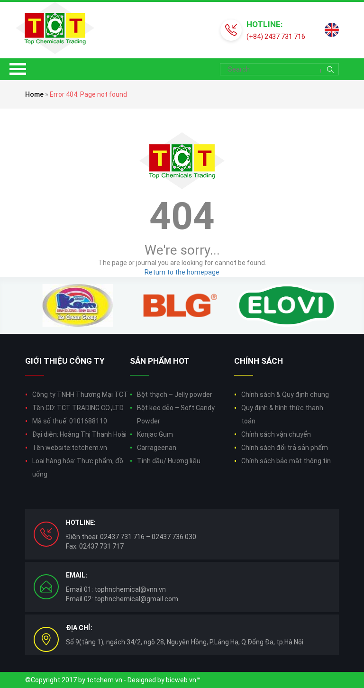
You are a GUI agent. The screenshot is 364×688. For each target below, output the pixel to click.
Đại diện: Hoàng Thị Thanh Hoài (79, 434)
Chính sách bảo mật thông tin (286, 461)
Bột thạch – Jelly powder (174, 394)
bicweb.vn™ (183, 680)
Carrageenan (156, 447)
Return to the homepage (182, 272)
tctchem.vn (104, 680)
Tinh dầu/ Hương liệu (168, 461)
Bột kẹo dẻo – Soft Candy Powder (176, 414)
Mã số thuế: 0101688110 (69, 421)
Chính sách (258, 361)
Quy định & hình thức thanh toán (282, 414)
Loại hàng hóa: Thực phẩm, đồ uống (77, 467)
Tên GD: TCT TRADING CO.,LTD (78, 408)
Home (34, 94)
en (332, 30)
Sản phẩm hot (160, 361)
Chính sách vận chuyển (276, 434)
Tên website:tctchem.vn (69, 447)
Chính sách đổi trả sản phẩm (284, 447)
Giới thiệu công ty (64, 361)
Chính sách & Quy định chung (285, 394)
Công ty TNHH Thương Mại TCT (80, 394)
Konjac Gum (155, 434)
